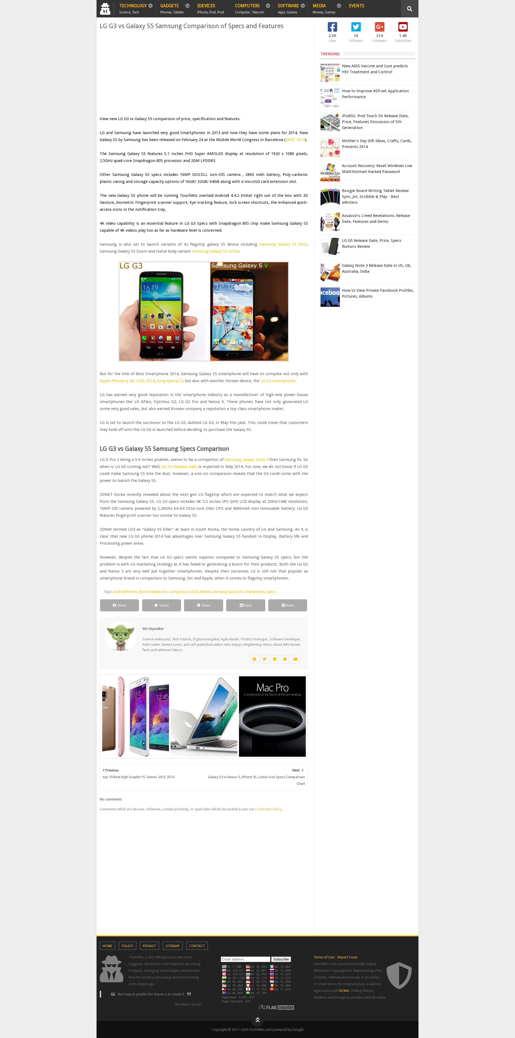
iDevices (210, 7)
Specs (271, 592)
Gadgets (172, 7)
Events (356, 5)
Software (288, 7)
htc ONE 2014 (142, 380)
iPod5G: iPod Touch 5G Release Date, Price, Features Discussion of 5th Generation (375, 121)
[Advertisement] (204, 72)
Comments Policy (268, 809)
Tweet (164, 605)
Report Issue (347, 957)
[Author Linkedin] (275, 659)
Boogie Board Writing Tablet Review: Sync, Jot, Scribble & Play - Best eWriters (375, 196)
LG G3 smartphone (277, 380)
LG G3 (194, 592)
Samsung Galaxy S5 (228, 592)
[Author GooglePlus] (285, 659)
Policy (127, 946)
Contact (197, 946)
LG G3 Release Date (179, 466)
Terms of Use (324, 957)
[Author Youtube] (295, 659)
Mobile (205, 592)
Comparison (178, 592)
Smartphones (254, 592)
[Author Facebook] (255, 659)
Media (324, 7)
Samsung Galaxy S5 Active (215, 251)
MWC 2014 (295, 139)
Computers (249, 7)
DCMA (344, 991)
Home (107, 946)
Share (121, 605)
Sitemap (173, 946)
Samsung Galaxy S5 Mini (283, 244)
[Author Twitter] (265, 659)
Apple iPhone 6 (113, 380)
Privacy (149, 946)
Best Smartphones (153, 592)
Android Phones (125, 592)
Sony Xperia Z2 (170, 380)
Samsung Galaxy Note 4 (246, 459)
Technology (133, 7)
